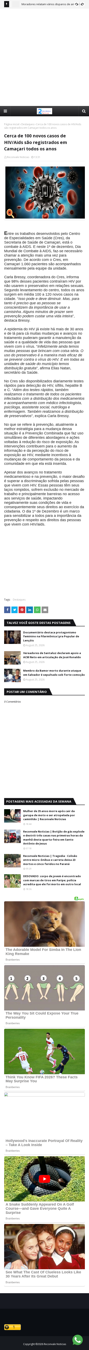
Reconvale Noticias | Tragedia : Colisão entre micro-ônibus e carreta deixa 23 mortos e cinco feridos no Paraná (50, 860)
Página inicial (11, 124)
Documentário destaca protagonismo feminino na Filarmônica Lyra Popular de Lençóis (51, 636)
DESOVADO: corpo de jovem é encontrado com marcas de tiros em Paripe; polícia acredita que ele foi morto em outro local (52, 880)
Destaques (27, 124)
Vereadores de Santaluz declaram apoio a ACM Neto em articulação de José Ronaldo (52, 655)
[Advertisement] (44, 57)
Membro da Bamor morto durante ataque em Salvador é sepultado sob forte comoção (54, 673)
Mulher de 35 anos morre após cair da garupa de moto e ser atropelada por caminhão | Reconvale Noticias (49, 815)
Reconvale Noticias (18, 157)
